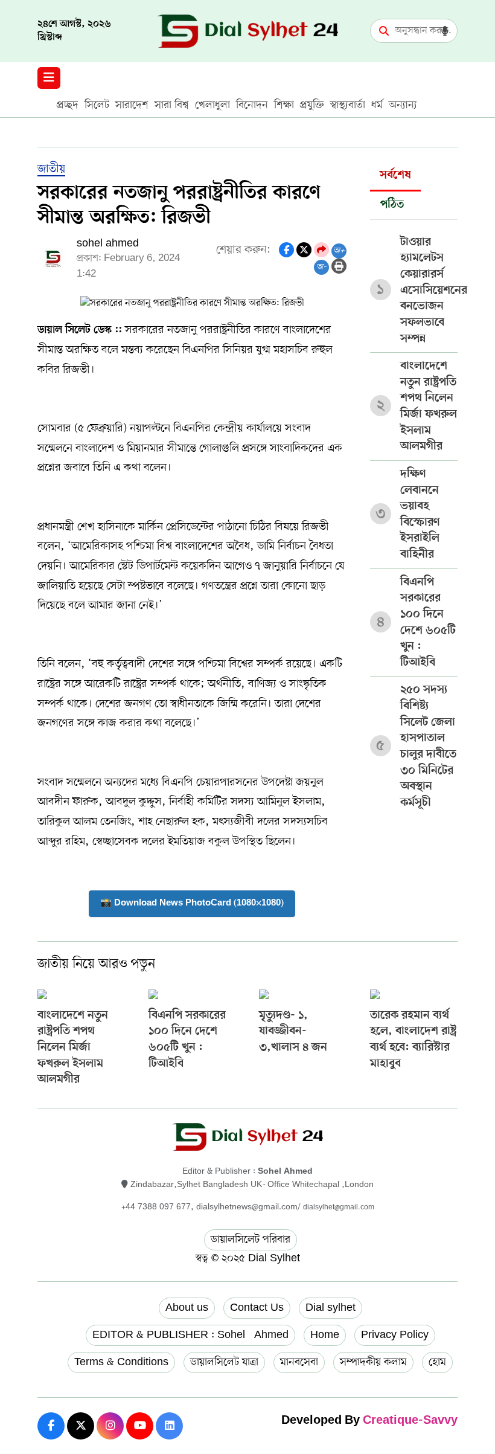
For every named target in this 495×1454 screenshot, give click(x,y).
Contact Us (257, 1308)
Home (324, 1335)
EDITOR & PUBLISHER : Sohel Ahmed (190, 1335)
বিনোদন (252, 105)
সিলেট (97, 105)
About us (186, 1308)
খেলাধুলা (212, 105)
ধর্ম (377, 105)
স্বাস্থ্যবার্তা (347, 105)
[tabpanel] (414, 518)
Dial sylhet (330, 1308)
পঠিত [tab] (392, 205)
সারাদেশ (131, 105)
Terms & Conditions (121, 1362)
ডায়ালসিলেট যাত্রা (224, 1362)
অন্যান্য (403, 105)
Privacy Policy (395, 1335)
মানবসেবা (299, 1362)
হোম (437, 1362)
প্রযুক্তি (312, 105)
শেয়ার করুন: (243, 250)
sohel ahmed (108, 243)
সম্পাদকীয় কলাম (373, 1362)
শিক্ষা (284, 105)
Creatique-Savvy (410, 1421)
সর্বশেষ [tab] (395, 175)
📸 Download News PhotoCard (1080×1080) (192, 903)
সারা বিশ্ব (172, 105)
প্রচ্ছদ (67, 105)
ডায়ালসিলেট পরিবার (250, 1239)
